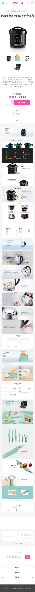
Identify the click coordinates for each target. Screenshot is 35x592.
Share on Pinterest (19, 114)
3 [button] (16, 543)
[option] (9, 536)
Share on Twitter (13, 114)
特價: (11, 97)
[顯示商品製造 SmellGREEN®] (9, 536)
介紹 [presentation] (17, 120)
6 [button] (21, 543)
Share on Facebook (16, 114)
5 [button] (19, 543)
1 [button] (13, 543)
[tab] (17, 120)
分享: (17, 110)
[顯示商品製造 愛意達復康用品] (25, 536)
